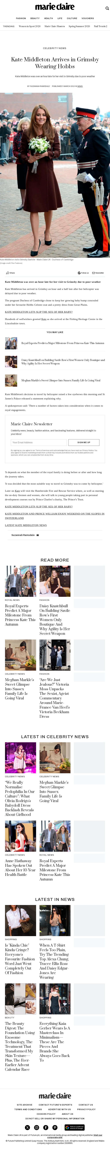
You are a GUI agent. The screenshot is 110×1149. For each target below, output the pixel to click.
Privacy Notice (88, 450)
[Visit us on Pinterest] (54, 1127)
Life (60, 18)
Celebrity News (54, 48)
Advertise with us (59, 1109)
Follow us (85, 273)
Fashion (21, 18)
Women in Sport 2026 (30, 26)
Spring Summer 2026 (79, 26)
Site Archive (24, 1105)
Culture (72, 18)
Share (12, 273)
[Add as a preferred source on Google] (82, 1127)
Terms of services (43, 450)
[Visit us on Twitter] (27, 1127)
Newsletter (100, 273)
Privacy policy (86, 1109)
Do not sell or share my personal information (55, 1119)
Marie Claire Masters (55, 26)
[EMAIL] (37, 535)
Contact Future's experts (55, 1105)
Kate (43, 319)
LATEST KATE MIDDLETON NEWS (26, 525)
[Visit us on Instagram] (36, 1127)
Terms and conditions (28, 1109)
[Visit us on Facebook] (45, 1127)
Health (48, 18)
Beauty (35, 18)
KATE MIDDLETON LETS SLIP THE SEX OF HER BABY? (39, 312)
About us (67, 1114)
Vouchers (88, 18)
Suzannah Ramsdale (40, 86)
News (80, 86)
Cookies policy (46, 1114)
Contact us (86, 1105)
